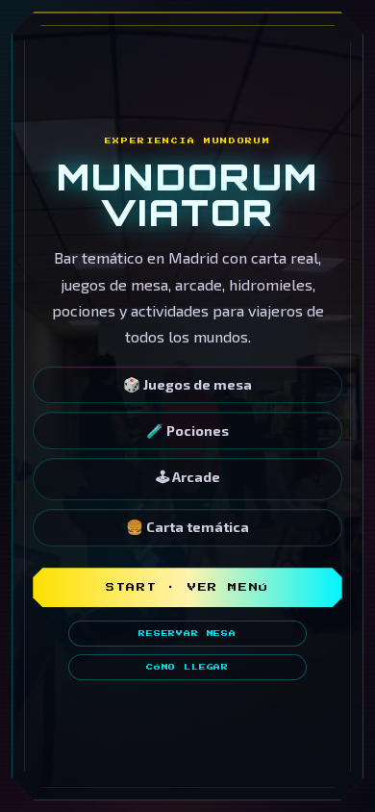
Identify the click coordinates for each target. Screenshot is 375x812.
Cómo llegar (187, 667)
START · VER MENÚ (187, 587)
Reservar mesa (187, 633)
